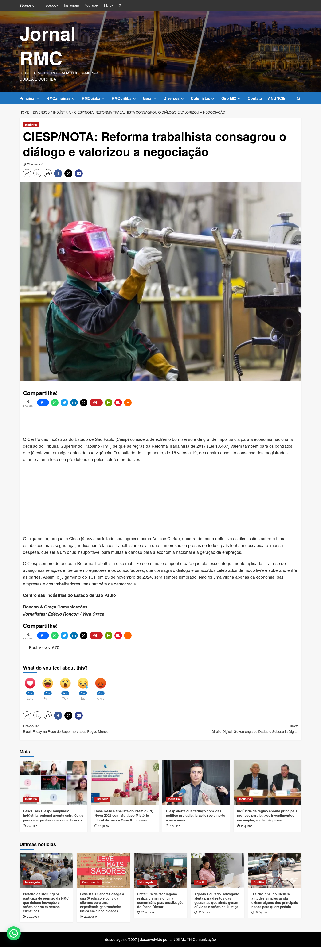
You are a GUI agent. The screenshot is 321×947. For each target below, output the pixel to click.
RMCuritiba (122, 98)
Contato (255, 98)
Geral (147, 98)
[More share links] (128, 402)
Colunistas (200, 98)
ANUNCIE (277, 98)
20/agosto (33, 916)
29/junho (246, 826)
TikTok (108, 5)
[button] (298, 98)
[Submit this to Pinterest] (96, 402)
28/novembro (35, 164)
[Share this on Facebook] (43, 402)
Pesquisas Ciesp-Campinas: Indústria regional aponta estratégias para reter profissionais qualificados (53, 815)
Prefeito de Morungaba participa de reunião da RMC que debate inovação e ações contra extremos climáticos (46, 902)
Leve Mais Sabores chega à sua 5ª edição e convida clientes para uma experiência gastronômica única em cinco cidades (102, 902)
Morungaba (32, 882)
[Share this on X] (83, 402)
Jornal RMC (48, 45)
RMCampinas (58, 98)
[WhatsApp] (55, 402)
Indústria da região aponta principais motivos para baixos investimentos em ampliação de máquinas (267, 815)
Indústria (31, 125)
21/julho (103, 826)
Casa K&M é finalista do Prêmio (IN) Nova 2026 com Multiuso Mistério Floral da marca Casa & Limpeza (123, 815)
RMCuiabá (91, 98)
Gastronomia (91, 882)
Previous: (66, 728)
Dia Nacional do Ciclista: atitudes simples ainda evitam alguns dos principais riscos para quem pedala (274, 900)
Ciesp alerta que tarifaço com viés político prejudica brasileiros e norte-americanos (196, 815)
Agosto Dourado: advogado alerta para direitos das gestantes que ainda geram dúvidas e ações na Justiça (216, 900)
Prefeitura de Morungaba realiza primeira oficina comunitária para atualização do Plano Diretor (160, 900)
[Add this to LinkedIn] (74, 402)
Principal (27, 98)
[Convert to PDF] (118, 402)
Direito (200, 882)
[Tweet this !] (64, 402)
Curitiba (259, 882)
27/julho (32, 826)
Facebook (50, 5)
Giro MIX (228, 98)
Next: (254, 728)
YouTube (91, 5)
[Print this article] (108, 402)
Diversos (172, 98)
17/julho (175, 826)
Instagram (71, 5)
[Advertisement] (137, 421)
